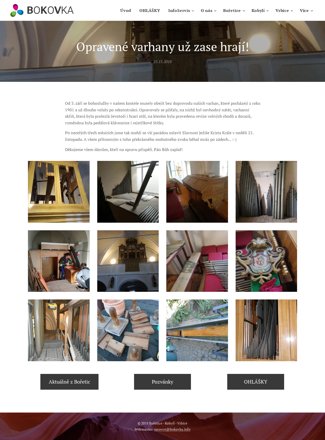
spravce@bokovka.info (172, 429)
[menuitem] (127, 10)
